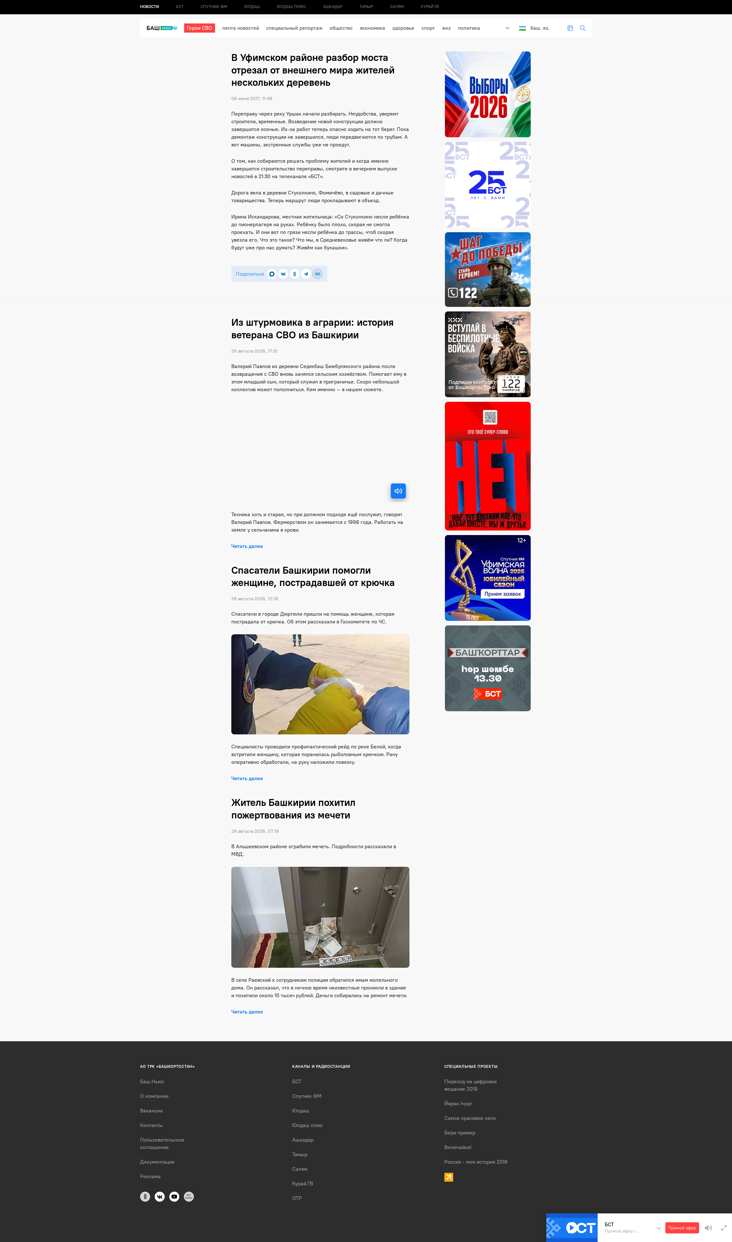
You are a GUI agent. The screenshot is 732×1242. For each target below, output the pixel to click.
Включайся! (458, 1147)
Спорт (428, 28)
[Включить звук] (398, 491)
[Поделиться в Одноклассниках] (295, 274)
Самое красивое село (470, 1118)
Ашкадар (332, 6)
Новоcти (149, 6)
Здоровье (403, 28)
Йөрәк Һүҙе (458, 1103)
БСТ (180, 6)
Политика (469, 28)
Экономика (372, 28)
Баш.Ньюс (152, 1081)
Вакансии (151, 1111)
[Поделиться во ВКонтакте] (283, 274)
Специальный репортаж (294, 28)
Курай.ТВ (430, 6)
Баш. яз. (540, 28)
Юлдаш (252, 6)
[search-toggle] (582, 28)
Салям (397, 6)
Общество (341, 28)
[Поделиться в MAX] (272, 274)
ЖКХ (446, 28)
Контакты (151, 1125)
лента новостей (240, 28)
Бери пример (459, 1133)
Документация (157, 1162)
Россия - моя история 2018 (476, 1162)
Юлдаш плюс (291, 6)
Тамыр (366, 6)
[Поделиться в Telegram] (306, 274)
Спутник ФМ (214, 6)
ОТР (297, 1198)
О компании (154, 1096)
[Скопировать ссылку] (317, 274)
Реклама (150, 1176)
